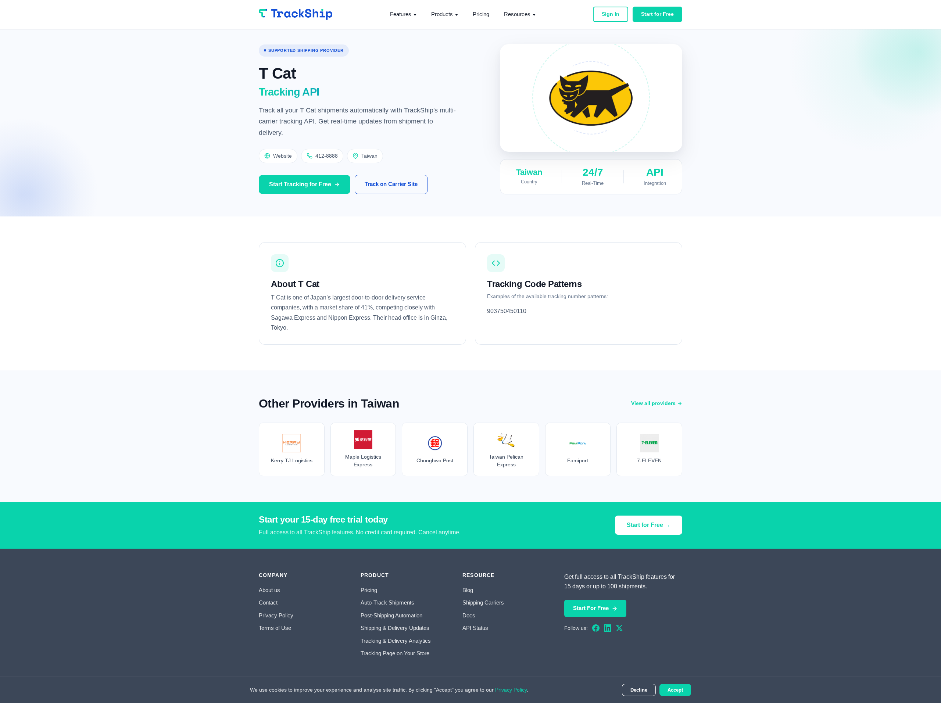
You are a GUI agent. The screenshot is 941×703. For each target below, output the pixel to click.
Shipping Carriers (483, 602)
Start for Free (657, 14)
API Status (475, 628)
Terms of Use (275, 628)
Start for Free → (648, 525)
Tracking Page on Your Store (395, 653)
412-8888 (326, 156)
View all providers (653, 403)
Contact (268, 602)
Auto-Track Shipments (387, 602)
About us (269, 590)
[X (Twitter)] (619, 628)
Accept (675, 690)
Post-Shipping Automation (391, 615)
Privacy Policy (276, 615)
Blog (467, 590)
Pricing (481, 14)
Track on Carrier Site (391, 184)
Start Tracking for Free (300, 184)
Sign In (610, 14)
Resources (517, 14)
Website (282, 156)
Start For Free (591, 608)
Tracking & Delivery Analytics (396, 641)
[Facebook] (596, 628)
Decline (638, 690)
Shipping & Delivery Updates (395, 628)
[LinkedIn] (607, 628)
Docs (468, 615)
